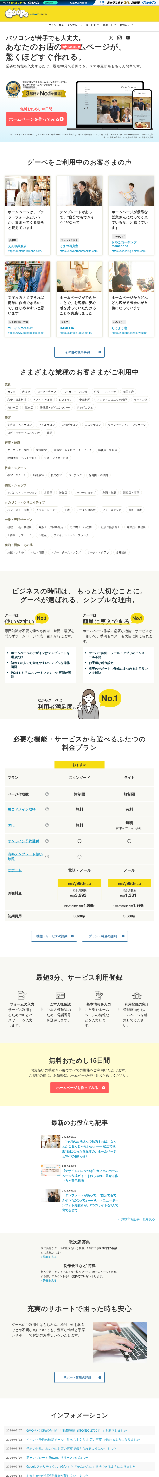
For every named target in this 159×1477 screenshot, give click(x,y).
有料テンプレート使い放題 (25, 856)
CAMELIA (67, 328)
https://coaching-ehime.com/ (129, 251)
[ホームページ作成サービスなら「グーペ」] (23, 14)
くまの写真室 (69, 246)
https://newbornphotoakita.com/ (79, 251)
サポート (108, 25)
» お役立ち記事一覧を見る (136, 1219)
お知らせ (125, 25)
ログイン (54, 47)
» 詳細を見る (49, 1257)
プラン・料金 (56, 25)
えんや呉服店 (17, 246)
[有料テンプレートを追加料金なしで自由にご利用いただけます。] (47, 856)
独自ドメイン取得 (22, 809)
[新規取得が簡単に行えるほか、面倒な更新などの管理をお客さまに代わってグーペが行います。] (47, 809)
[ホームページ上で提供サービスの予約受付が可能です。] (47, 841)
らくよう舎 (119, 328)
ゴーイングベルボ (20, 328)
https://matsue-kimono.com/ (25, 251)
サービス (91, 25)
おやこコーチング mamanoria (124, 244)
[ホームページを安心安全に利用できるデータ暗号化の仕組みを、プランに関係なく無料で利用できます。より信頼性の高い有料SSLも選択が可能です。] (47, 825)
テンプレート (74, 25)
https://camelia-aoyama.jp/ (76, 333)
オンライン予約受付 (23, 841)
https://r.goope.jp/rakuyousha (129, 333)
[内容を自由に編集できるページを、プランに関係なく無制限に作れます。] (47, 794)
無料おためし (70, 46)
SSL (11, 825)
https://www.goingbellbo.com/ (26, 333)
